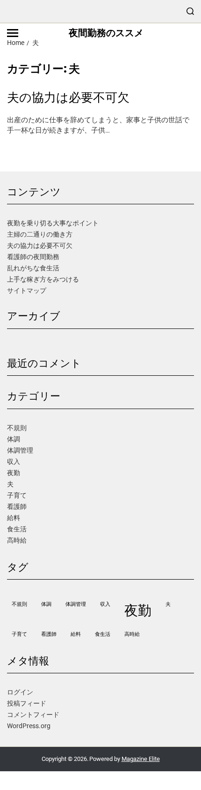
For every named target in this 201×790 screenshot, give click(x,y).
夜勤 (13, 473)
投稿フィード (26, 703)
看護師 (17, 506)
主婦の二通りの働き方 (39, 234)
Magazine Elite (141, 758)
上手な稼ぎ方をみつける (43, 279)
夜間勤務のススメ (106, 32)
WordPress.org (28, 726)
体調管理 (20, 450)
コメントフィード (33, 714)
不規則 (17, 428)
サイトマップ (26, 290)
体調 (13, 439)
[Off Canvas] (12, 33)
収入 (13, 461)
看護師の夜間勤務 (33, 257)
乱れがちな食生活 (33, 268)
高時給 (17, 540)
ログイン (20, 692)
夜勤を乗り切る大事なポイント (53, 223)
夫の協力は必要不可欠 (68, 97)
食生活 (17, 529)
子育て (17, 495)
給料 (13, 518)
